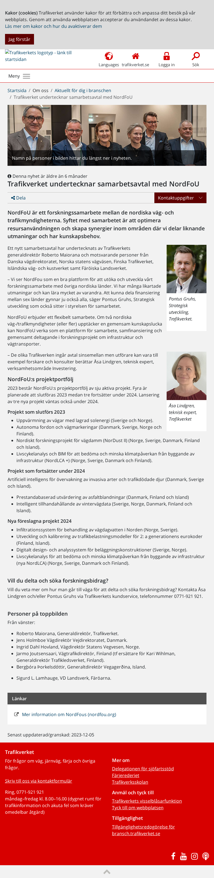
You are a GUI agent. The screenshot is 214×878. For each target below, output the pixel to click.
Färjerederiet (125, 775)
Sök (195, 64)
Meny (14, 76)
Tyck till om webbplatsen (138, 808)
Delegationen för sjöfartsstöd (143, 769)
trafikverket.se (135, 64)
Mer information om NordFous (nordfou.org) (68, 714)
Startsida (17, 90)
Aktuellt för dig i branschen (83, 90)
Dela (20, 198)
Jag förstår (19, 39)
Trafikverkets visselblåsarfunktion (147, 801)
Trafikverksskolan (130, 782)
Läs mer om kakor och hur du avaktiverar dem (53, 26)
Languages (109, 64)
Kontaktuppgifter (176, 198)
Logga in (167, 64)
